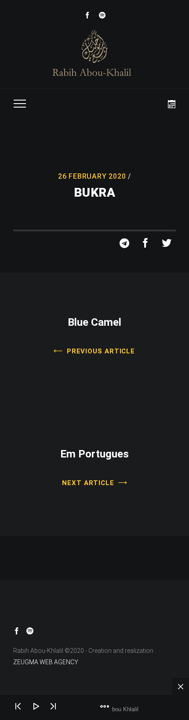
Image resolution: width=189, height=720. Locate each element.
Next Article (88, 482)
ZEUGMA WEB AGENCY (45, 662)
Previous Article (101, 351)
